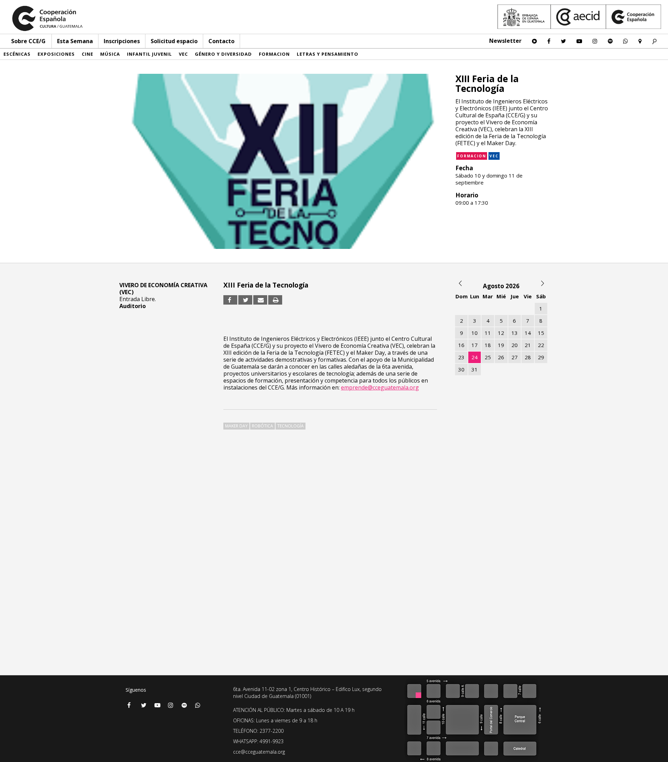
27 (514, 357)
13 (514, 332)
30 (461, 369)
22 (541, 344)
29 (541, 357)
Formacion (274, 54)
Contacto (221, 41)
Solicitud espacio (174, 41)
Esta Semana (75, 41)
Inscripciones (122, 41)
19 (501, 344)
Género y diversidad (223, 54)
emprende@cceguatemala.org (380, 387)
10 (474, 332)
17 (474, 344)
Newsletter (505, 41)
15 (541, 332)
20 (514, 344)
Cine (87, 54)
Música (110, 54)
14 (528, 332)
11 (488, 332)
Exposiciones (56, 54)
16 (461, 344)
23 (461, 357)
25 (488, 357)
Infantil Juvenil (149, 54)
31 (474, 369)
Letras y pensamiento (327, 54)
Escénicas (17, 54)
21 (528, 344)
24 (474, 357)
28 (528, 357)
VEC (183, 54)
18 (488, 344)
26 (501, 357)
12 (501, 332)
